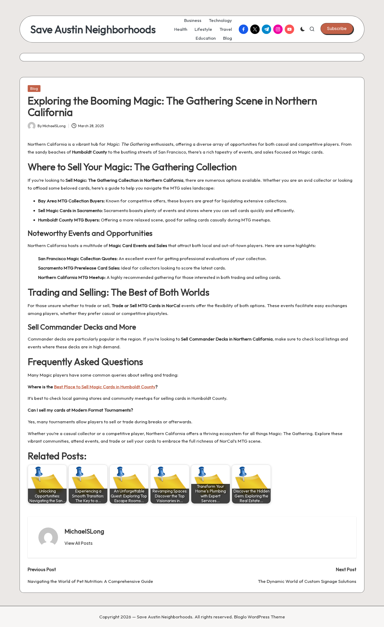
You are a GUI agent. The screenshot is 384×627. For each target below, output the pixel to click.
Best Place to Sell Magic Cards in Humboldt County (104, 386)
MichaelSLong (84, 531)
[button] (337, 28)
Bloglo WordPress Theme (259, 616)
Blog (34, 88)
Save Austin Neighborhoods (93, 29)
